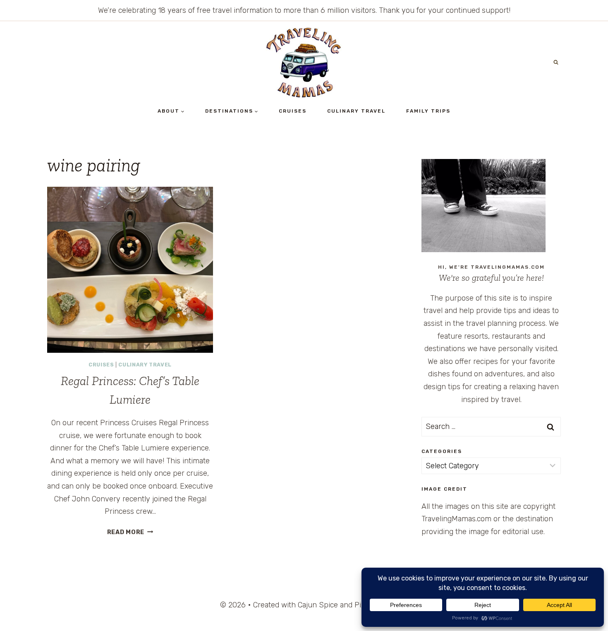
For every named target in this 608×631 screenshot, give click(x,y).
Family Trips (428, 111)
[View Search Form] (556, 62)
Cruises (292, 111)
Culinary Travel (356, 111)
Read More (130, 532)
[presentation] (130, 270)
